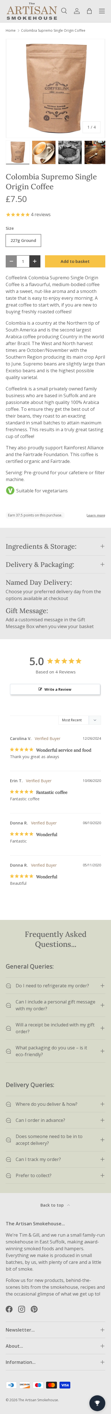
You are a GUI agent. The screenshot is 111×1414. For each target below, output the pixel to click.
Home (11, 30)
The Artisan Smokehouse (38, 1400)
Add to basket (75, 261)
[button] (89, 11)
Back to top (52, 1205)
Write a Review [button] (57, 689)
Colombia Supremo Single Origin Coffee (53, 30)
